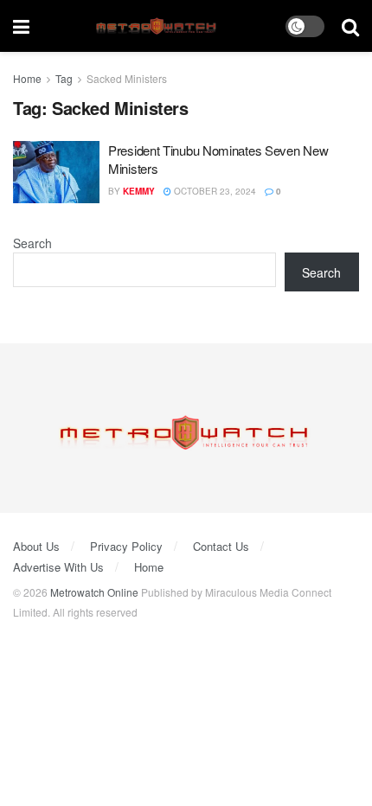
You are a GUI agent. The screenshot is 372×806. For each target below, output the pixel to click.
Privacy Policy (126, 546)
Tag (64, 78)
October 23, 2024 (213, 191)
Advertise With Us (58, 567)
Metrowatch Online (94, 592)
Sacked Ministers (127, 78)
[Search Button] (350, 26)
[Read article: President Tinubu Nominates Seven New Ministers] (56, 172)
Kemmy (139, 191)
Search (32, 243)
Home (27, 78)
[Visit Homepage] (158, 26)
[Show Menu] (21, 26)
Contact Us (221, 546)
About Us (36, 546)
